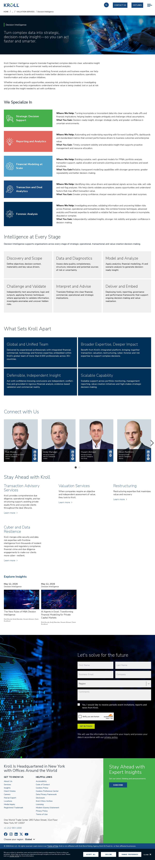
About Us (8, 781)
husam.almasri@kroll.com (110, 455)
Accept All (90, 854)
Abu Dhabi (84, 458)
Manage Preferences (130, 854)
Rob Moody (35, 452)
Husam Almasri (110, 452)
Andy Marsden (72, 452)
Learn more (9, 512)
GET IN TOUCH (86, 726)
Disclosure (40, 798)
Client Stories (10, 791)
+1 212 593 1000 (13, 827)
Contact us (120, 5)
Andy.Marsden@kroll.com (72, 455)
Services (7, 784)
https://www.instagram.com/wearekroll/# (11, 834)
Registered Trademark (13, 808)
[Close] (150, 854)
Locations (8, 801)
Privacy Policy (42, 811)
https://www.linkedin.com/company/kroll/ (16, 834)
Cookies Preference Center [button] (47, 791)
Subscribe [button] (118, 785)
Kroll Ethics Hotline (44, 801)
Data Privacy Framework (46, 794)
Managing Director (48, 455)
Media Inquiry (9, 804)
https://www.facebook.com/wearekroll (6, 834)
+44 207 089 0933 (72, 458)
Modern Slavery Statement (47, 808)
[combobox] (30, 839)
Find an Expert (10, 798)
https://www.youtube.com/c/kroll (26, 834)
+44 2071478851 (35, 458)
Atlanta (121, 458)
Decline (108, 854)
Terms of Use (42, 814)
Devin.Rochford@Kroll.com (148, 455)
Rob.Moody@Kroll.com (35, 455)
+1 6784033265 (148, 458)
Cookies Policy (42, 788)
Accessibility (41, 781)
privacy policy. (111, 737)
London (7, 458)
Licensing (40, 804)
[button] (106, 4)
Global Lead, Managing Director (14, 455)
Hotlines (137, 5)
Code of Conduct (43, 784)
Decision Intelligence (11, 456)
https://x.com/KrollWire (21, 834)
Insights (7, 788)
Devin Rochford (148, 452)
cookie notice (14, 856)
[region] (77, 854)
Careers (7, 794)
